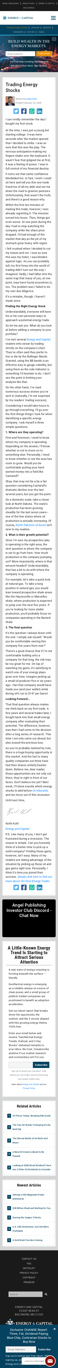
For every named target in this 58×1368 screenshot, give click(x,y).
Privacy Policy (29, 1088)
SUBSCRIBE (44, 53)
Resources (18, 32)
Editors (30, 32)
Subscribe (41, 1065)
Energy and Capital (38, 339)
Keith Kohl (31, 99)
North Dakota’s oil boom (31, 525)
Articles (35, 28)
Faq (29, 1263)
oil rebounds (40, 790)
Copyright (29, 1277)
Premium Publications (17, 28)
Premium (29, 1282)
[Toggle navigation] (53, 18)
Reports (47, 28)
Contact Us (29, 1258)
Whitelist (29, 1268)
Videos (41, 32)
